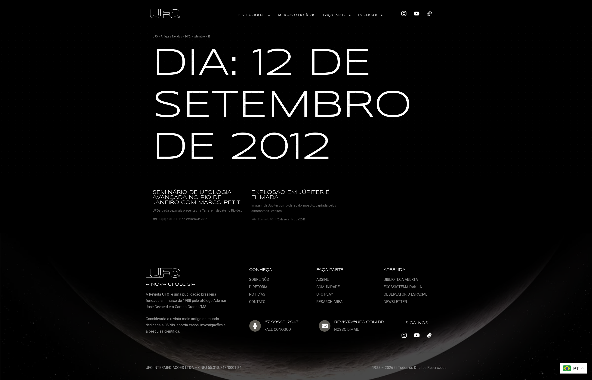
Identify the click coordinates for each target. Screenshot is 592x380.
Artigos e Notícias (296, 15)
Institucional (252, 15)
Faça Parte (334, 15)
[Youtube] (416, 13)
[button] (254, 15)
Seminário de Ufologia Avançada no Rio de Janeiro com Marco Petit (196, 197)
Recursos (368, 15)
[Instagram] (404, 13)
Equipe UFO (167, 219)
